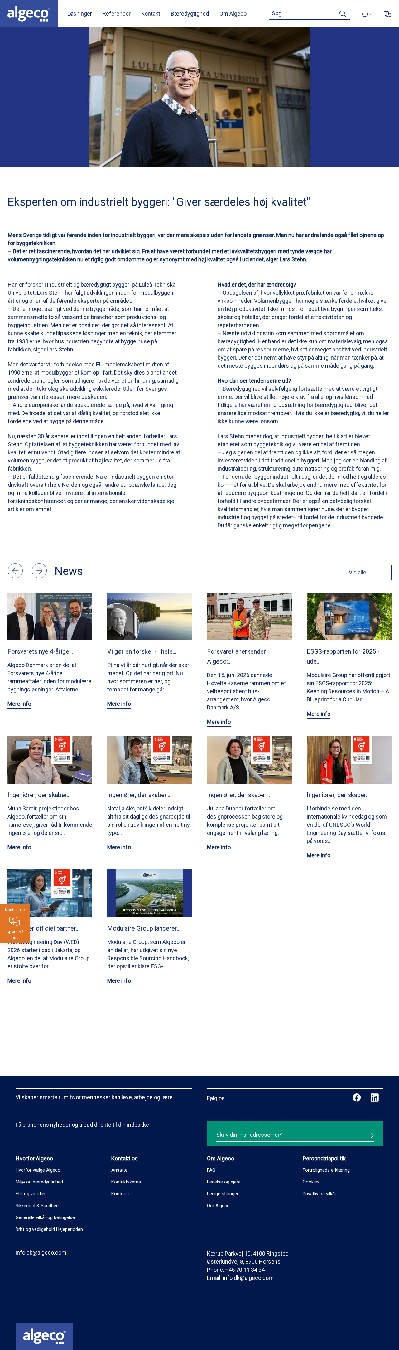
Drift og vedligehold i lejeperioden (49, 1229)
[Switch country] (367, 14)
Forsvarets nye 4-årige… (40, 651)
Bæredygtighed (190, 13)
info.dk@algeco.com (41, 1252)
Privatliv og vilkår (319, 1194)
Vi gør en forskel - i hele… (141, 651)
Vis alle (357, 572)
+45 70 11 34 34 (245, 1269)
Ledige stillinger (222, 1194)
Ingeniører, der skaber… (38, 795)
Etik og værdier (31, 1194)
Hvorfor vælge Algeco (38, 1170)
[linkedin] (374, 1098)
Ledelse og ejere (224, 1182)
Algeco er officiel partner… (43, 928)
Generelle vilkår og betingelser (46, 1217)
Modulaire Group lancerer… (143, 928)
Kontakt (150, 13)
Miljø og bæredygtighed (39, 1182)
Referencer (117, 13)
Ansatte (119, 1170)
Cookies (311, 1182)
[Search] (342, 15)
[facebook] (357, 1098)
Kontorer (120, 1194)
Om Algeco (233, 13)
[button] (16, 576)
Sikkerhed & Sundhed (37, 1205)
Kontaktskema (126, 1182)
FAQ (211, 1170)
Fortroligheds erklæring (326, 1170)
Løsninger (79, 13)
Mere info (19, 703)
